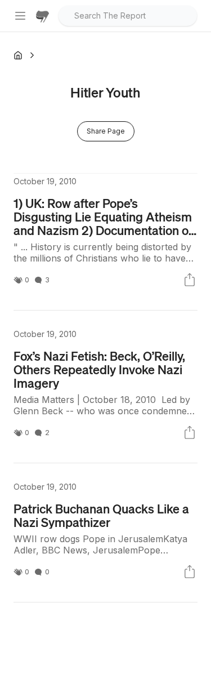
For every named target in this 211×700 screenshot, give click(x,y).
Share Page (106, 131)
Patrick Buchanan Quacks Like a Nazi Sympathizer (101, 515)
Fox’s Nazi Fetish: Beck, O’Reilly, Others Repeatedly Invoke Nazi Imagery (99, 369)
